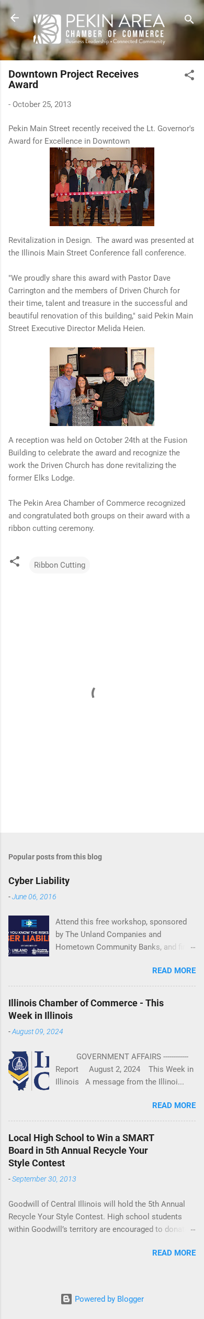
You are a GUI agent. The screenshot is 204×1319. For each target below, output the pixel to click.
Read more (174, 970)
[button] (189, 77)
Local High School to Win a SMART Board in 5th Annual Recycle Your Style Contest (81, 1150)
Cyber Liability (39, 880)
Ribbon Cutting (59, 565)
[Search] (189, 21)
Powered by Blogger (108, 1299)
